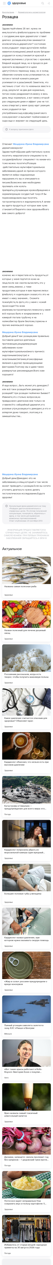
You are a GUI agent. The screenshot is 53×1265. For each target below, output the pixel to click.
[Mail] (9, 3)
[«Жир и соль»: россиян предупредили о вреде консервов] (26, 972)
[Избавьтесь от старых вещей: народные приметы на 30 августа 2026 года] (26, 1235)
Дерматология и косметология (31, 12)
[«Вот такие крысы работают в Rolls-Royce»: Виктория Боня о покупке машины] (26, 1060)
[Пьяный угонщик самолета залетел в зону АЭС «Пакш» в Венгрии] (26, 1016)
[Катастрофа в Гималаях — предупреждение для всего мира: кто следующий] (26, 796)
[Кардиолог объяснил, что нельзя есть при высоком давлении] (26, 752)
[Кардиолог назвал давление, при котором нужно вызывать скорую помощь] (26, 928)
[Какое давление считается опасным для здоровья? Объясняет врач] (26, 708)
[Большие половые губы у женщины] (26, 884)
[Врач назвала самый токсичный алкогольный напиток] (26, 1103)
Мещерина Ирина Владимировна (31, 144)
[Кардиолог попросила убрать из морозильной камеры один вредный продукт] (26, 840)
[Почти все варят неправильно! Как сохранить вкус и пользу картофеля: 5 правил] (26, 1191)
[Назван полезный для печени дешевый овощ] (26, 621)
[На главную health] (18, 3)
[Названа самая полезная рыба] (26, 577)
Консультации (8, 12)
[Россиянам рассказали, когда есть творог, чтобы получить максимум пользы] (26, 665)
